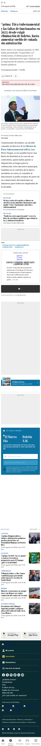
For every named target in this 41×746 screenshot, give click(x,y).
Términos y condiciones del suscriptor (14, 722)
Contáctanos (7, 682)
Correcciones (31, 722)
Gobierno (14, 11)
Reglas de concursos (10, 690)
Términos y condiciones (24, 719)
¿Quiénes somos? (9, 680)
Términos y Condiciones (12, 468)
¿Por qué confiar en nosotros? (14, 695)
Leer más (15, 280)
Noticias (4, 11)
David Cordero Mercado (20, 263)
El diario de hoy (8, 688)
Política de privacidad (8, 719)
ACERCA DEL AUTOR (20, 253)
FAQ (3, 685)
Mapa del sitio (7, 693)
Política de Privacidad (32, 466)
